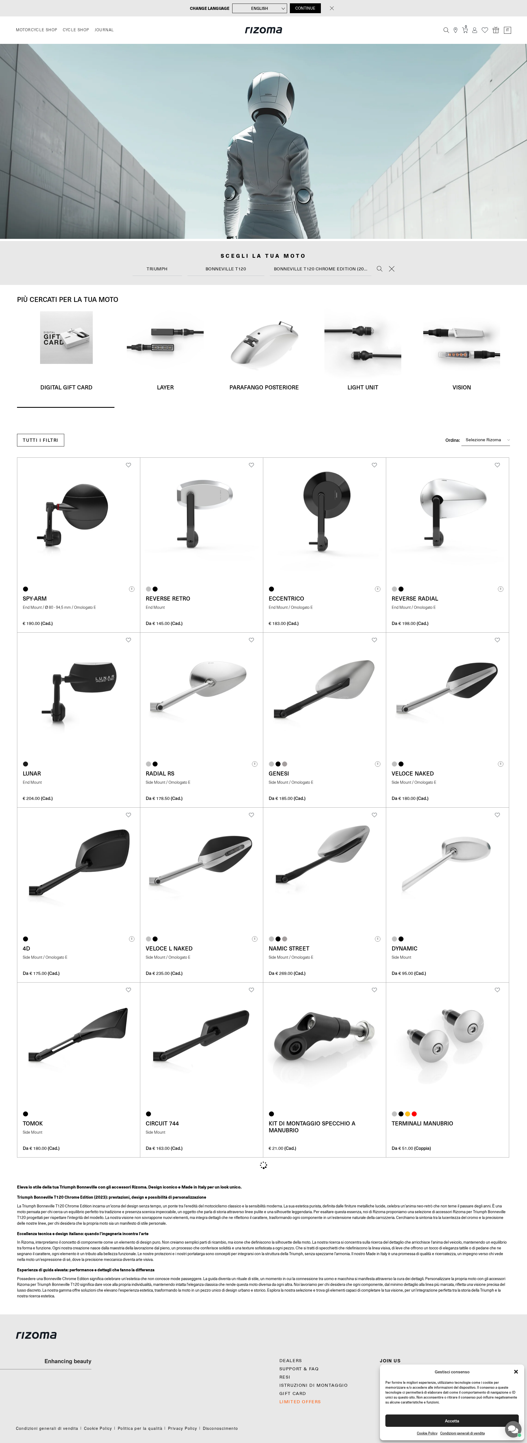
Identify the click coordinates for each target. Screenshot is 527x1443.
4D (26, 948)
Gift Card (292, 1393)
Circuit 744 (162, 1123)
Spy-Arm (35, 598)
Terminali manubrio (422, 1123)
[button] (516, 1371)
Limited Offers (300, 1401)
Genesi (279, 773)
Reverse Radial (415, 598)
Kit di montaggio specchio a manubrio (312, 1126)
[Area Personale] (474, 30)
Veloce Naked (413, 773)
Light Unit (362, 387)
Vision (462, 387)
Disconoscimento (220, 1428)
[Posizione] (455, 30)
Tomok (33, 1123)
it (507, 30)
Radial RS (160, 773)
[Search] (379, 269)
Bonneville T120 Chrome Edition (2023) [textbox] (322, 269)
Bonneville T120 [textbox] (226, 269)
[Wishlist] (485, 30)
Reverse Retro (168, 598)
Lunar (32, 773)
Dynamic (404, 948)
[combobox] (157, 269)
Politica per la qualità (140, 1428)
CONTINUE (305, 8)
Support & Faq (299, 1368)
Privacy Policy (182, 1428)
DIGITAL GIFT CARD (66, 387)
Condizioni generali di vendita (462, 1433)
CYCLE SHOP (76, 30)
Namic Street (289, 948)
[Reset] (391, 269)
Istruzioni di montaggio (313, 1385)
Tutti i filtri (40, 440)
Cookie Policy (427, 1433)
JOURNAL (104, 30)
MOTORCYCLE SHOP (36, 30)
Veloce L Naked (169, 948)
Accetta (452, 1421)
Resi (285, 1377)
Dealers (290, 1360)
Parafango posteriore (264, 387)
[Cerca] (446, 30)
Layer (165, 387)
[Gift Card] (496, 30)
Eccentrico (286, 598)
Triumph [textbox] (157, 269)
